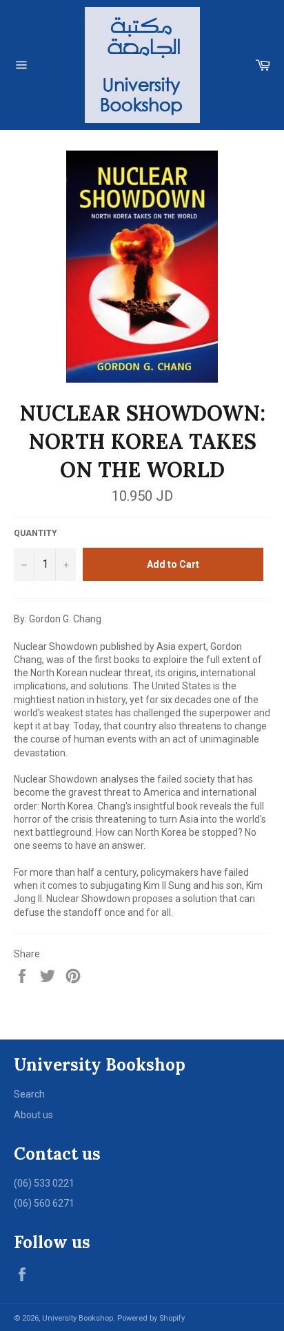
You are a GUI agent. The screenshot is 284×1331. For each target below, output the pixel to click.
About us (33, 1114)
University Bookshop (77, 1318)
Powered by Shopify (151, 1318)
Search (29, 1094)
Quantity (35, 533)
